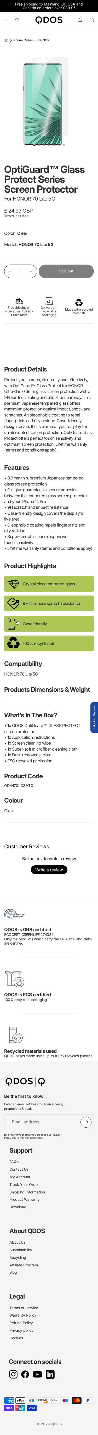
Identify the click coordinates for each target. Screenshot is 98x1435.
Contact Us (18, 1169)
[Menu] (6, 20)
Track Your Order (24, 1184)
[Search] (17, 20)
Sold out (66, 271)
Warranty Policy (22, 1315)
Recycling (17, 1257)
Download (17, 1207)
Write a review (49, 869)
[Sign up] (85, 1122)
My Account (19, 1177)
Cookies (16, 1338)
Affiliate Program (23, 1265)
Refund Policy (21, 1322)
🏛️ (6, 40)
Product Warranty (24, 1199)
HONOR (43, 40)
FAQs (14, 1161)
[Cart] (91, 20)
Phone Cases (23, 40)
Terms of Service (23, 1308)
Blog (13, 1272)
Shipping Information (27, 1192)
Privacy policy (21, 1330)
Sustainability (20, 1250)
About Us (17, 1242)
